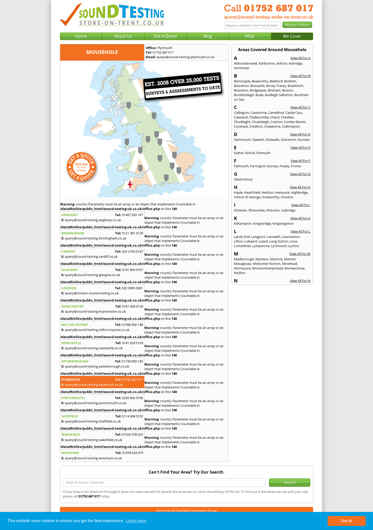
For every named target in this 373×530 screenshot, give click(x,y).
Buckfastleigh (244, 95)
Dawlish (258, 139)
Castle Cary (293, 112)
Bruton (287, 90)
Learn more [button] (136, 521)
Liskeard (250, 241)
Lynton (293, 246)
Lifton (238, 241)
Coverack (241, 126)
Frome (296, 166)
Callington (241, 112)
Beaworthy (260, 81)
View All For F (300, 160)
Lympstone (260, 246)
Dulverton (288, 139)
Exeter (239, 152)
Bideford (276, 81)
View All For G (300, 174)
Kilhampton (243, 223)
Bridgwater (258, 90)
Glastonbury (243, 179)
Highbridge (299, 192)
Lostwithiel (242, 246)
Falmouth (241, 166)
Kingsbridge (262, 223)
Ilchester (240, 210)
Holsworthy (270, 197)
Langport (258, 236)
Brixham (274, 90)
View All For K (300, 218)
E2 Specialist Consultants (189, 510)
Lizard (263, 241)
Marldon (262, 259)
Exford (250, 152)
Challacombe (259, 117)
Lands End (242, 236)
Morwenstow (294, 268)
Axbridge (295, 63)
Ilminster (273, 210)
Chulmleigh (260, 121)
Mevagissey (242, 263)
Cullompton (291, 126)
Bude (259, 95)
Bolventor (241, 85)
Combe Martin (295, 121)
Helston (268, 192)
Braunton (241, 90)
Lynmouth (279, 246)
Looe (293, 241)
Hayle (238, 192)
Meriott (290, 259)
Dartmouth (242, 139)
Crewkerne (272, 126)
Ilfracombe (256, 210)
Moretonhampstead (267, 268)
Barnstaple (242, 81)
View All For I (300, 205)
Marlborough (244, 259)
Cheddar (287, 117)
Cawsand (241, 117)
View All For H (300, 187)
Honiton (287, 197)
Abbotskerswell (245, 63)
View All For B (300, 75)
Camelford (276, 112)
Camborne (259, 112)
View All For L (300, 231)
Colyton (276, 121)
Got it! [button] (346, 521)
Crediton (256, 126)
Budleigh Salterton (279, 95)
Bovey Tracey (276, 85)
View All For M (299, 253)
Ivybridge (288, 210)
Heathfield (252, 192)
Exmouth (263, 152)
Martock (276, 259)
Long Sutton (278, 241)
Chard (274, 117)
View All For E (300, 147)
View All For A (300, 58)
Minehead (289, 263)
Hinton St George (247, 197)
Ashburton (267, 63)
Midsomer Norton (266, 263)
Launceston (291, 236)
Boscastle (257, 85)
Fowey (285, 166)
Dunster (304, 139)
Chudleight (242, 121)
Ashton (281, 63)
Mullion (239, 272)
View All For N (300, 280)
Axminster (241, 68)
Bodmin (290, 81)
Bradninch (295, 85)
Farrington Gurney (264, 166)
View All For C (300, 107)
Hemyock (282, 192)
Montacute (242, 268)
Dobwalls (272, 139)
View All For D (300, 134)
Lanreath (273, 236)
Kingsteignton (283, 223)
